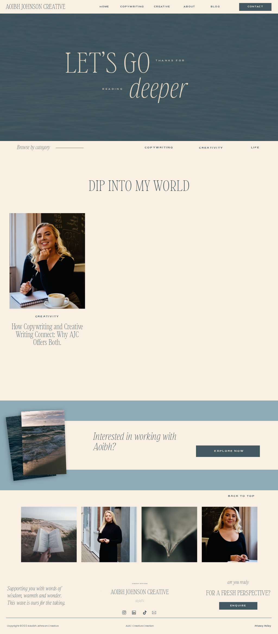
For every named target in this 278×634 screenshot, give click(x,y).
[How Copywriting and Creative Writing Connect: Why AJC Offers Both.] (47, 261)
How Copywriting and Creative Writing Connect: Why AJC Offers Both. (47, 333)
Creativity (47, 316)
